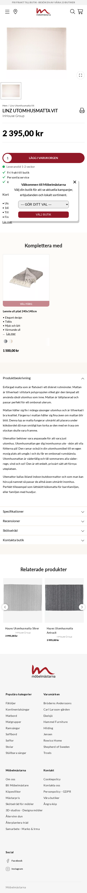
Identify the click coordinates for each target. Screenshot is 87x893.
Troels (47, 753)
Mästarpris (13, 798)
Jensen (48, 734)
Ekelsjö (48, 715)
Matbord (11, 715)
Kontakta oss (52, 785)
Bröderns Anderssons (57, 703)
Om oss (10, 779)
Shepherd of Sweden (57, 746)
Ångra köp (50, 804)
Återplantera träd (17, 822)
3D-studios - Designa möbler (24, 810)
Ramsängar (13, 728)
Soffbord (11, 734)
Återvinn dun (14, 816)
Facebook (17, 860)
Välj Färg (26, 304)
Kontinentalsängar (18, 709)
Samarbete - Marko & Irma (23, 829)
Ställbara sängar (16, 753)
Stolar (9, 746)
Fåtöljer (11, 703)
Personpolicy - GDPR (57, 791)
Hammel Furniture (56, 721)
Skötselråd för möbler (20, 804)
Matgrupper (13, 721)
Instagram (17, 868)
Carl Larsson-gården (57, 709)
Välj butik (43, 214)
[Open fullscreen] (80, 75)
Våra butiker (51, 798)
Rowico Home (53, 740)
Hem (4, 105)
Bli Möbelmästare (17, 785)
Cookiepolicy (52, 779)
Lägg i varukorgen (43, 158)
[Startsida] (43, 11)
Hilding (48, 728)
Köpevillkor (13, 791)
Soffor (10, 740)
